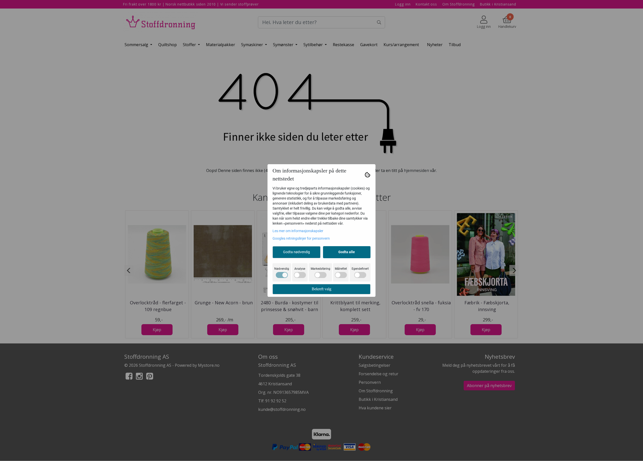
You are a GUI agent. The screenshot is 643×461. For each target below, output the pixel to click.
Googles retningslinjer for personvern (301, 238)
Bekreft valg (321, 289)
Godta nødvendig (296, 252)
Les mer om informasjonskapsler (298, 231)
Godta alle (346, 252)
